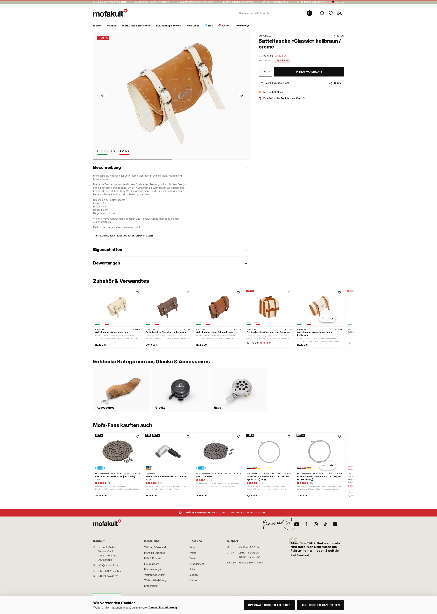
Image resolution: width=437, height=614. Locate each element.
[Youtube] (296, 524)
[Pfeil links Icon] (103, 95)
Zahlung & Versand (155, 547)
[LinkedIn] (335, 524)
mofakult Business (154, 553)
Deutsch (339, 2)
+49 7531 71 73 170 (109, 571)
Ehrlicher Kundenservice (240, 2)
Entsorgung (151, 586)
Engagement (196, 564)
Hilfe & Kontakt (152, 558)
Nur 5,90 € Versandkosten (111, 2)
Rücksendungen (153, 569)
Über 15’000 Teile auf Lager (198, 2)
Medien (193, 575)
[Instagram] (315, 524)
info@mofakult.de (108, 565)
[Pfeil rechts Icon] (241, 95)
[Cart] (340, 13)
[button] (172, 167)
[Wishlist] (331, 13)
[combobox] (265, 71)
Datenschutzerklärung (163, 607)
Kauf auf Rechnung (277, 2)
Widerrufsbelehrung (155, 580)
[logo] (110, 12)
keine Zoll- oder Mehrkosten (154, 2)
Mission (193, 580)
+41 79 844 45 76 (108, 576)
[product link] (117, 318)
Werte (192, 553)
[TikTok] (325, 524)
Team (192, 558)
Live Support (151, 564)
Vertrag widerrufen (154, 575)
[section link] (243, 26)
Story (192, 547)
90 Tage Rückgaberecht (314, 2)
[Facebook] (306, 524)
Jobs (192, 569)
